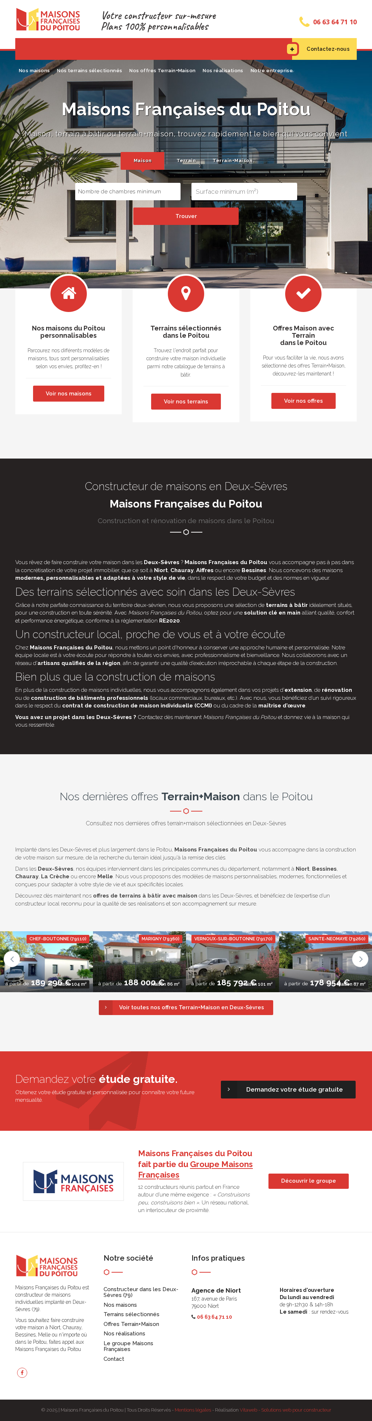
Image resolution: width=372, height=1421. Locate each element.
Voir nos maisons (69, 393)
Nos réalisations (223, 70)
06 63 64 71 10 (335, 21)
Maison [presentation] (143, 160)
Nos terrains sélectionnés (89, 70)
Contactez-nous (328, 49)
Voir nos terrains (186, 401)
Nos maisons (34, 70)
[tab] (142, 161)
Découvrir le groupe (308, 1181)
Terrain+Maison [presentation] (232, 160)
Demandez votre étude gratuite (294, 1089)
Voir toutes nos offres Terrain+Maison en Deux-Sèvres (191, 1007)
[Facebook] (22, 1373)
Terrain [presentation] (186, 160)
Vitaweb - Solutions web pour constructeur (285, 1410)
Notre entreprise (272, 70)
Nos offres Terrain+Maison (162, 70)
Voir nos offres (303, 401)
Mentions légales (193, 1410)
